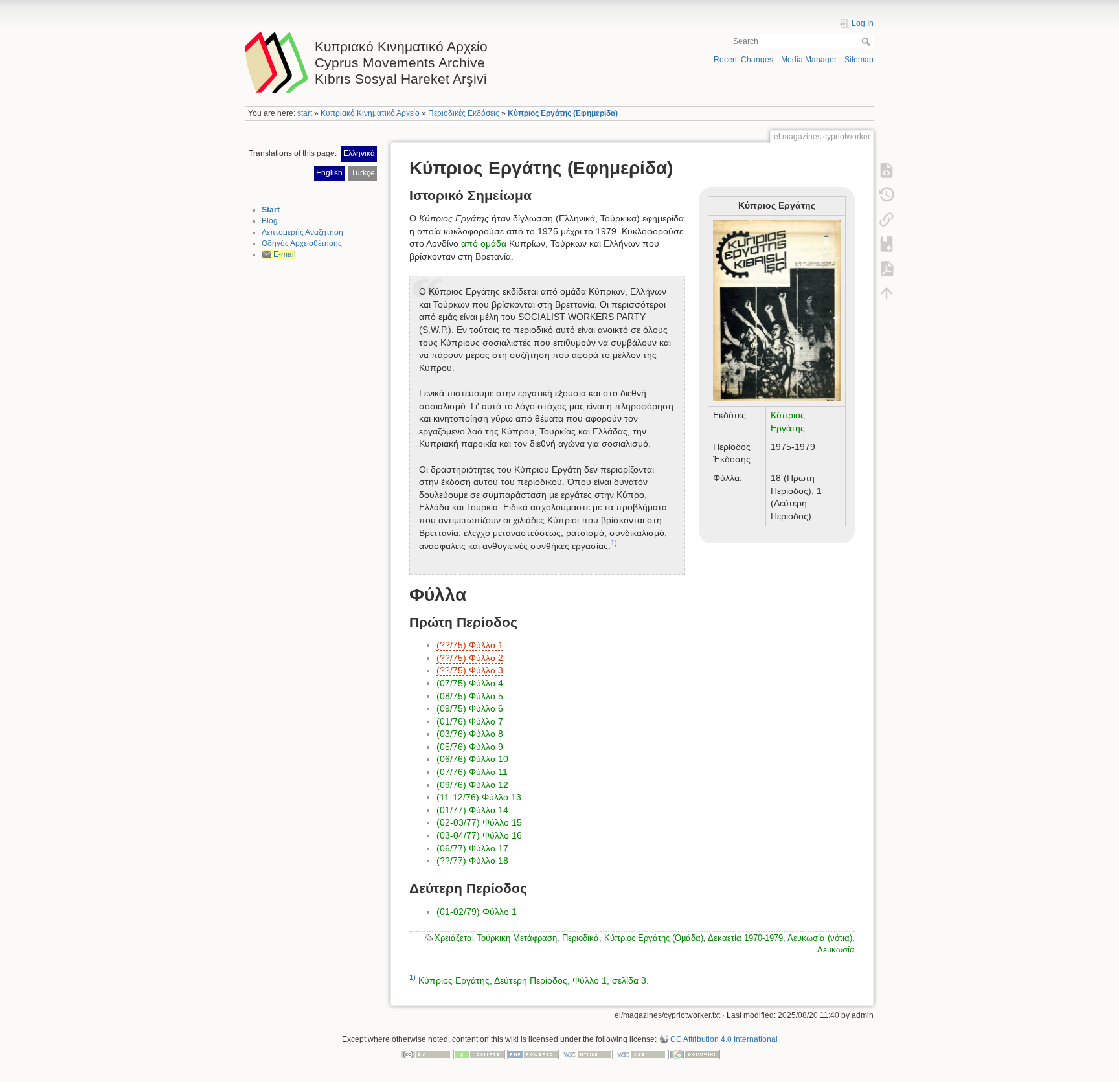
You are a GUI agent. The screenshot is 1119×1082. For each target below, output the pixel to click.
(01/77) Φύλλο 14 (472, 810)
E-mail (284, 254)
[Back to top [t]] (886, 293)
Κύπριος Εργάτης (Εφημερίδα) (563, 113)
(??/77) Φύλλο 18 (472, 860)
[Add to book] (886, 244)
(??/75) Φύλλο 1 (469, 645)
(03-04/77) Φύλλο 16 (479, 835)
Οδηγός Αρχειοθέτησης (302, 243)
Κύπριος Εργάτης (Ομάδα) (653, 938)
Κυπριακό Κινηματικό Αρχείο (370, 113)
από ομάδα (483, 243)
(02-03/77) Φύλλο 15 (479, 822)
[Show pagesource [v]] (886, 170)
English (329, 172)
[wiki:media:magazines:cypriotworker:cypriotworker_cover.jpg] (777, 310)
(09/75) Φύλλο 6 (469, 708)
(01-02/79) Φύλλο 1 (476, 912)
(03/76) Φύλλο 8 (469, 733)
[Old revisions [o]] (886, 195)
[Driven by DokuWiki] (694, 1054)
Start (271, 209)
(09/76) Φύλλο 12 (472, 785)
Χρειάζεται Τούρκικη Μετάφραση (496, 938)
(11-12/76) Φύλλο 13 (478, 797)
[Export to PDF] (886, 268)
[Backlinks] (886, 219)
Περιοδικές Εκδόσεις (463, 113)
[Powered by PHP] (533, 1054)
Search (867, 41)
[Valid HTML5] (587, 1054)
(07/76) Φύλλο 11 (472, 772)
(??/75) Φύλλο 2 (469, 658)
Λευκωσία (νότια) (819, 938)
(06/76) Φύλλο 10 (472, 759)
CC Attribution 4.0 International (724, 1039)
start (304, 113)
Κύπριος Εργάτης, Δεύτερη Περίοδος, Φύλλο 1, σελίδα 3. (533, 980)
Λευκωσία (836, 949)
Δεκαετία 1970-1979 (745, 938)
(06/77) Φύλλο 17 (472, 848)
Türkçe (363, 172)
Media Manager (809, 59)
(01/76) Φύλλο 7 (469, 721)
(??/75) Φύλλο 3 (469, 670)
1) (614, 543)
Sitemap (859, 59)
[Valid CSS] (640, 1054)
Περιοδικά (580, 938)
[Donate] (479, 1054)
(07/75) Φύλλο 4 (469, 683)
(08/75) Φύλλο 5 (469, 696)
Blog (270, 220)
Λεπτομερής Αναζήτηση (302, 232)
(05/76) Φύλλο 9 (469, 746)
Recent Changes (743, 59)
